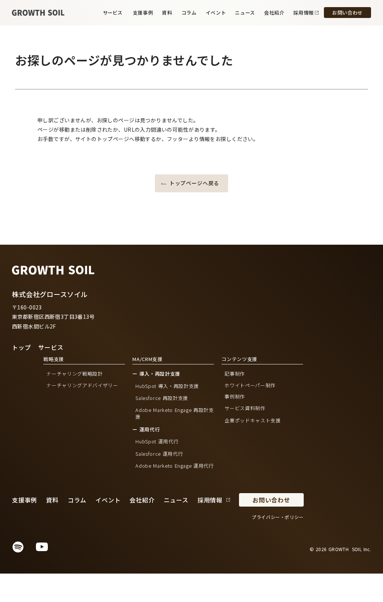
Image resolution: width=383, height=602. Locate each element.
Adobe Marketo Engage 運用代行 (174, 465)
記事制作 (234, 373)
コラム (189, 12)
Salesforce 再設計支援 (161, 398)
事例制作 (234, 396)
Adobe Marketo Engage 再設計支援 (174, 413)
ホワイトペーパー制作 (250, 385)
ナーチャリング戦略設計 (74, 373)
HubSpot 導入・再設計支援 (167, 386)
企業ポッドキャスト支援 (252, 420)
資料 (167, 13)
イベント (216, 12)
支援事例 (143, 13)
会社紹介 (274, 12)
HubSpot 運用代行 (156, 441)
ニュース (245, 12)
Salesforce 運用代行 (159, 453)
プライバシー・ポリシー (278, 517)
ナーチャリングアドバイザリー (82, 385)
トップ (21, 347)
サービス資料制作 (244, 408)
